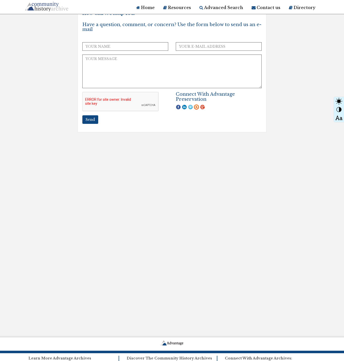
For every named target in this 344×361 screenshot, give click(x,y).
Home (147, 7)
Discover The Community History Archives (169, 358)
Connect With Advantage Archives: (258, 358)
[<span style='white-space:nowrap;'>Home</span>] (56, 5)
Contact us (268, 7)
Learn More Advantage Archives (59, 358)
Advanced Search (223, 7)
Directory (304, 7)
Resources (179, 7)
